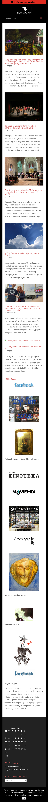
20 (16, 745)
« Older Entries (10, 379)
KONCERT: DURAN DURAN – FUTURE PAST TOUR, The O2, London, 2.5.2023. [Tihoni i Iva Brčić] (22, 308)
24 (6, 749)
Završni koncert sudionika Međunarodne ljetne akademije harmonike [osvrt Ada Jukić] (23, 192)
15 (22, 742)
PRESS (9, 66)
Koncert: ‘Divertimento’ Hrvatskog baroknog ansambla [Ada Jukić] (20, 127)
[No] (45, 794)
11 (9, 742)
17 (6, 745)
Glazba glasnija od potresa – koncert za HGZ (23, 347)
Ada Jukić (10, 130)
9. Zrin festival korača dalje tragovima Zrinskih (22, 254)
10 (6, 742)
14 (19, 742)
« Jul (6, 756)
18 (9, 745)
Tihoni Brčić (11, 313)
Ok (24, 798)
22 (22, 745)
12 (13, 742)
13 (16, 742)
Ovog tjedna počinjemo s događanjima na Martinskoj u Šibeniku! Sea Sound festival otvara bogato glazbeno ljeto (24, 61)
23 (25, 745)
